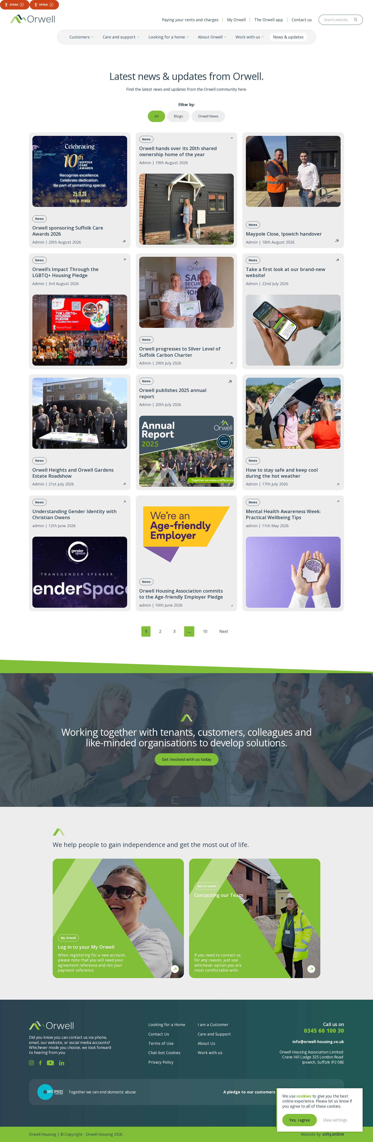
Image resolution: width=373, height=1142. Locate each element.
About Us (206, 1043)
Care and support (119, 37)
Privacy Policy (160, 1062)
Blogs (178, 116)
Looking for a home (167, 37)
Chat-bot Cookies (164, 1052)
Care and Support (214, 1033)
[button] (92, 37)
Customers (80, 37)
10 (205, 631)
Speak (13, 4)
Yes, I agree (299, 1120)
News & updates (288, 37)
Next (223, 631)
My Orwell (236, 19)
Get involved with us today (186, 759)
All (156, 116)
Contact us (302, 19)
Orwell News (208, 116)
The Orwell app (268, 19)
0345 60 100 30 (324, 1030)
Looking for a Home (166, 1024)
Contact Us (158, 1033)
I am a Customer (213, 1024)
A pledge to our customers (249, 1091)
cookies (303, 1096)
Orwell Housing (32, 19)
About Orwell (210, 37)
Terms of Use (161, 1043)
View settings (335, 1120)
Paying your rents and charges (190, 19)
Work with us (247, 37)
